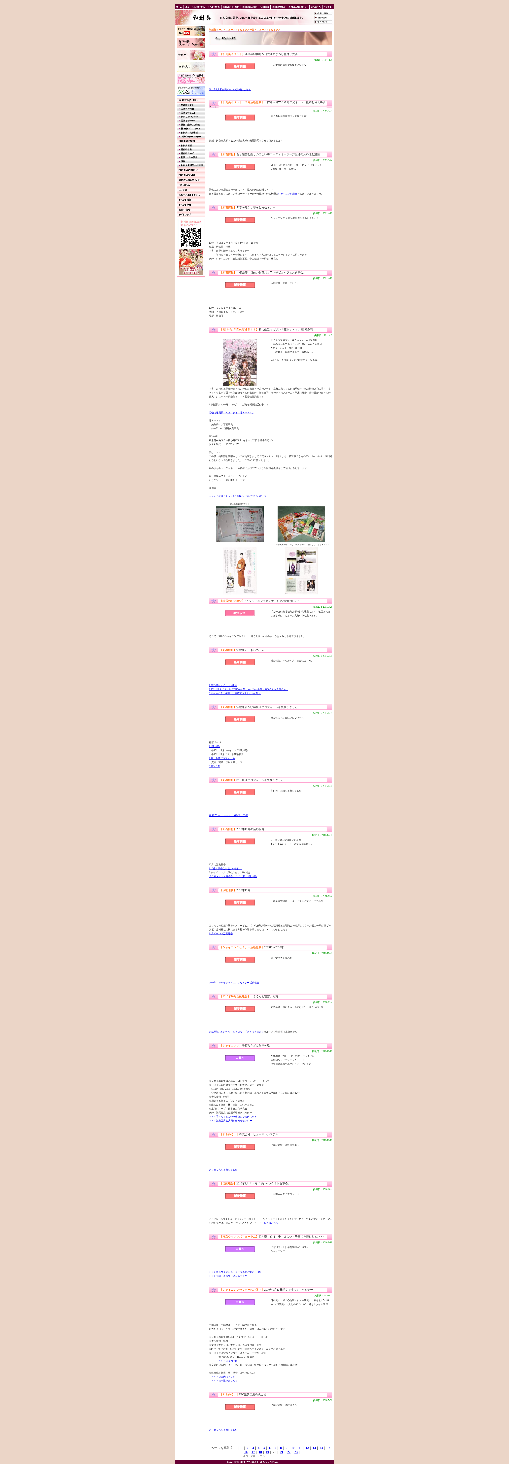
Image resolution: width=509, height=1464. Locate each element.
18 (260, 1452)
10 (292, 1447)
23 (296, 1452)
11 (300, 1447)
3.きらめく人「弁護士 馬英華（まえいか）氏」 (235, 693)
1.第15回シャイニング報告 (223, 685)
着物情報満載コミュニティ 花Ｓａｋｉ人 (231, 412)
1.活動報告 (214, 746)
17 (253, 1452)
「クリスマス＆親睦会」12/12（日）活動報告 (233, 876)
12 (307, 1447)
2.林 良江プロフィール (222, 758)
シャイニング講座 (287, 193)
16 (246, 1452)
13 (314, 1447)
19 (267, 1452)
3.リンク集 (214, 766)
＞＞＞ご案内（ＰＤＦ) (223, 1376)
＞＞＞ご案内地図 (228, 1360)
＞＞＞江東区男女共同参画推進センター (230, 1120)
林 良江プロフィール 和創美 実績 (228, 815)
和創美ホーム (216, 29)
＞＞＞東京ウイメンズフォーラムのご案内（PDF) (235, 1272)
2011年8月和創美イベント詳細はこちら (230, 89)
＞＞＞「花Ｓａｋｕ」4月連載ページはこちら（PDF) (237, 496)
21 (281, 1452)
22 (288, 1452)
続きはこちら (271, 1222)
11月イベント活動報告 (221, 933)
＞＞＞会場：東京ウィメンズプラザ (228, 1276)
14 (321, 1447)
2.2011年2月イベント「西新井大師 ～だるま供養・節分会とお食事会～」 (248, 689)
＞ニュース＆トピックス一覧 (238, 29)
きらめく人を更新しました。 (224, 1169)
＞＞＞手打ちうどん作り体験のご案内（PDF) (233, 1116)
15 (328, 1447)
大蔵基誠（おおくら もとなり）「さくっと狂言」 (236, 1031)
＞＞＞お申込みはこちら (224, 1380)
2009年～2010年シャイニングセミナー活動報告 (234, 982)
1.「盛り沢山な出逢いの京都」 (225, 868)
